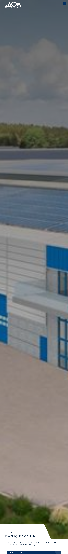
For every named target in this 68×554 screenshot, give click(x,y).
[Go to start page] (13, 3)
